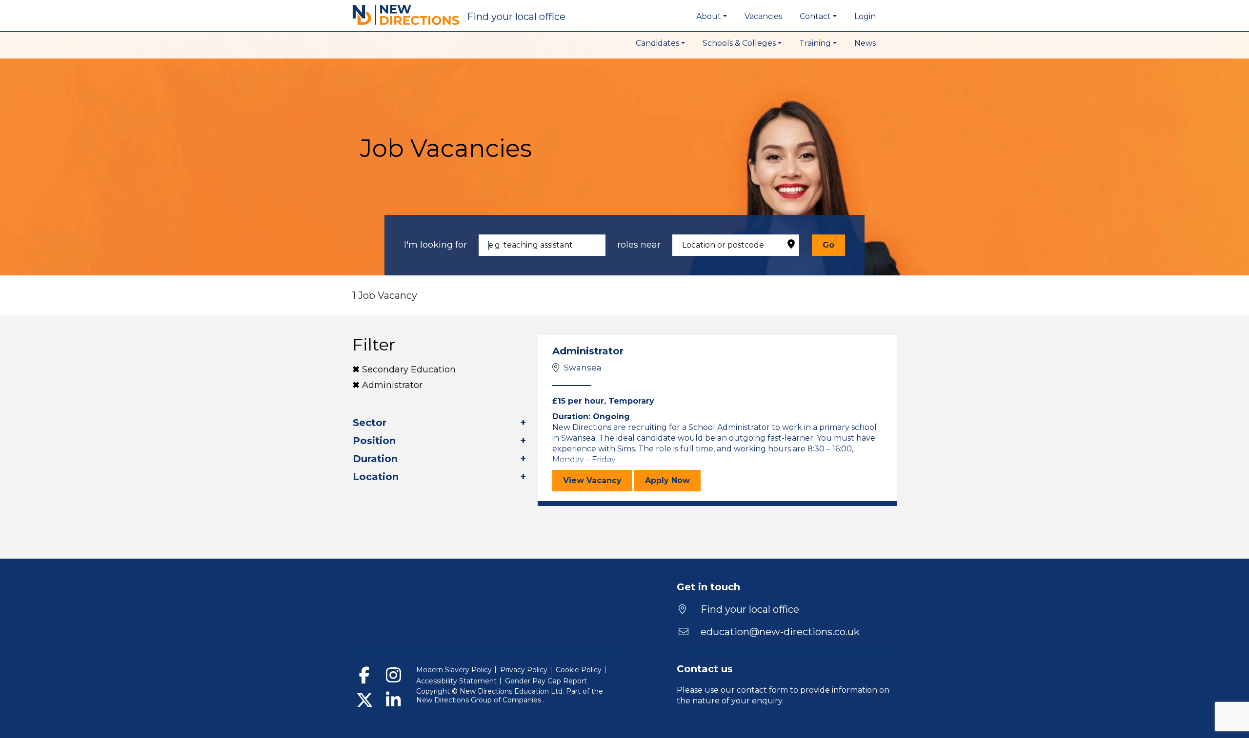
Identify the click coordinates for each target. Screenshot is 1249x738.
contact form (762, 690)
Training (815, 43)
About (708, 16)
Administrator (392, 385)
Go (828, 245)
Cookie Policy (579, 669)
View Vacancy (597, 480)
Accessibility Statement (456, 681)
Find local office (516, 16)
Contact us (705, 669)
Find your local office (748, 609)
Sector (369, 422)
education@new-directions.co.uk (780, 632)
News (865, 43)
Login (865, 16)
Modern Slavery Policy (454, 669)
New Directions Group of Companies (479, 700)
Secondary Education (409, 369)
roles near (639, 244)
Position (374, 441)
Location (376, 477)
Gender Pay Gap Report (546, 681)
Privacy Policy (523, 669)
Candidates (657, 43)
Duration (375, 459)
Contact (815, 16)
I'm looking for (435, 244)
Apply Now (673, 480)
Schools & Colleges (739, 43)
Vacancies (763, 16)
